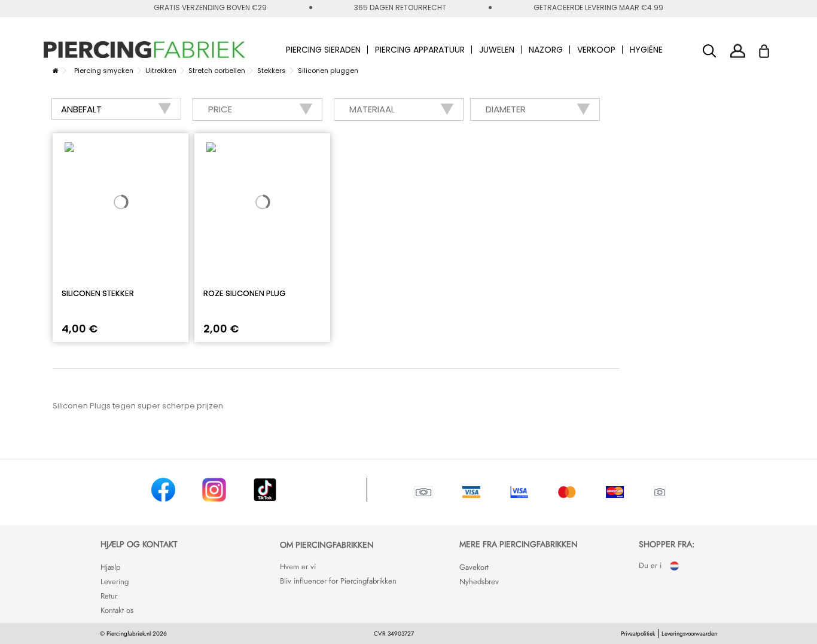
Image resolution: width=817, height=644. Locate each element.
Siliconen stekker (98, 293)
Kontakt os (116, 610)
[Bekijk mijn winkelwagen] (771, 47)
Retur (108, 596)
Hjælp (110, 567)
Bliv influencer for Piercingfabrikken (338, 581)
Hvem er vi (298, 566)
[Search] (710, 51)
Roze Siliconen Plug (244, 293)
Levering (114, 581)
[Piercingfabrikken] (145, 49)
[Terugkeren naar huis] (56, 70)
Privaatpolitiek (638, 633)
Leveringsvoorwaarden (689, 633)
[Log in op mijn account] (737, 50)
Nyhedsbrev (479, 581)
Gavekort (474, 567)
